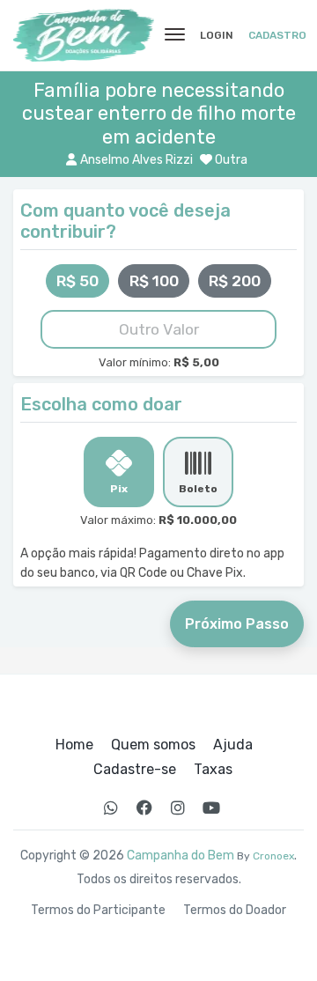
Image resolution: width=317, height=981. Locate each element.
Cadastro (277, 35)
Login (216, 35)
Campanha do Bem (180, 855)
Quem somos (153, 745)
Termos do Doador (234, 910)
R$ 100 (154, 281)
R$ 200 (235, 281)
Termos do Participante (98, 910)
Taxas (213, 769)
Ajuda (233, 745)
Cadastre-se (134, 769)
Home (74, 745)
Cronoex (273, 856)
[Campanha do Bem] (83, 35)
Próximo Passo (237, 624)
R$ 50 (77, 281)
